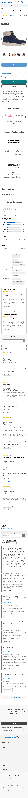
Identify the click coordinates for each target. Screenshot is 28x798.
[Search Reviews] (24, 340)
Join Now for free (21, 5)
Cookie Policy (10, 780)
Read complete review (8, 308)
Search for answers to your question (12, 533)
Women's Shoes (5, 750)
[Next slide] (27, 39)
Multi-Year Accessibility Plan (14, 785)
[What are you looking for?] (16, 2)
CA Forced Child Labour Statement (14, 783)
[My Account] (18, 2)
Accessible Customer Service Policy (10, 787)
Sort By (3, 542)
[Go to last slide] (1, 39)
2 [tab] (14, 123)
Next (14, 521)
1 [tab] (13, 123)
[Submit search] (23, 535)
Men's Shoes (4, 753)
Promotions (4, 759)
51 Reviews (11, 15)
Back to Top (14, 518)
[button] (5, 54)
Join (3, 737)
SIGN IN (14, 86)
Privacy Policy (17, 780)
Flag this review (6, 377)
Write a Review (15, 212)
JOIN (14, 82)
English (15, 778)
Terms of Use (9, 730)
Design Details (8, 194)
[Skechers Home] (6, 2)
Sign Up (14, 723)
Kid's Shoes (4, 756)
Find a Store (6, 742)
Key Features (7, 189)
